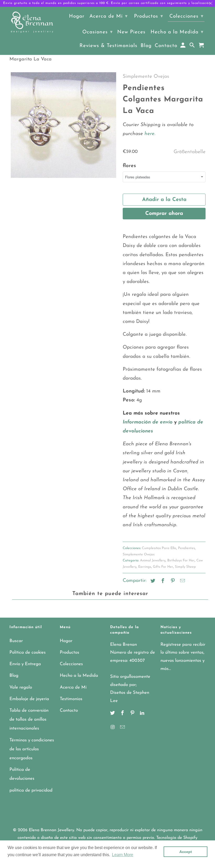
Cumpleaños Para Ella (159, 548)
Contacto (69, 710)
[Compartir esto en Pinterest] (172, 581)
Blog (13, 675)
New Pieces (131, 32)
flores (129, 165)
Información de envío (148, 422)
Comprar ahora (164, 213)
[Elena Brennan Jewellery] (32, 22)
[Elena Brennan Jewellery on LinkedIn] (143, 713)
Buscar (16, 641)
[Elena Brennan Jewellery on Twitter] (113, 713)
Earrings (144, 567)
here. (149, 133)
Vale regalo (20, 687)
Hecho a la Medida (79, 675)
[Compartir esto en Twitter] (152, 581)
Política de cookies (27, 652)
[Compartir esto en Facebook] (162, 581)
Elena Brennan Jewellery (51, 830)
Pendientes (186, 548)
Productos (69, 652)
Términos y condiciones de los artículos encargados (31, 749)
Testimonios (71, 699)
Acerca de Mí (73, 687)
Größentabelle (190, 151)
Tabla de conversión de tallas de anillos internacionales (29, 719)
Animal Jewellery (152, 560)
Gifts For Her (163, 567)
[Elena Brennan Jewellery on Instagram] (113, 727)
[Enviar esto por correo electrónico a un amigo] (182, 581)
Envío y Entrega (25, 664)
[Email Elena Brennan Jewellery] (123, 727)
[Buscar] (193, 46)
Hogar (66, 641)
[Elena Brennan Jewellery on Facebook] (123, 713)
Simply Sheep (185, 567)
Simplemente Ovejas (146, 76)
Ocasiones (97, 32)
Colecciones (71, 664)
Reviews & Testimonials (108, 45)
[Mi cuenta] (183, 46)
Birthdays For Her (181, 560)
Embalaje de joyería (29, 699)
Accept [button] (185, 852)
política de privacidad (30, 790)
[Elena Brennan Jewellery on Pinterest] (133, 713)
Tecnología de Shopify (176, 838)
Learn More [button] (122, 854)
